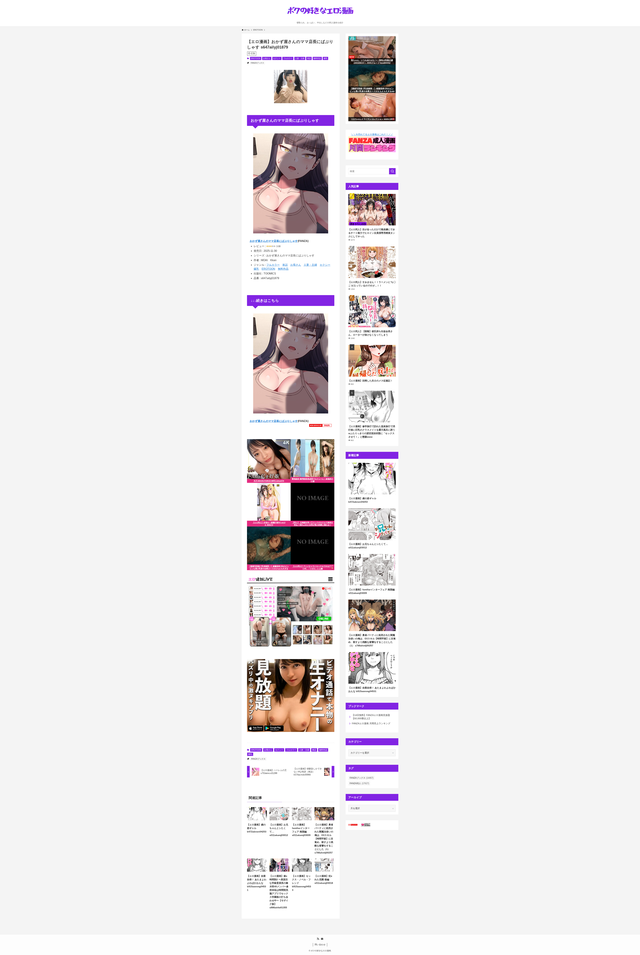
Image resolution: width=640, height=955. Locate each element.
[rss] (318, 938)
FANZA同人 (359, 783)
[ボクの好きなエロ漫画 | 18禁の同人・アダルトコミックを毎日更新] (320, 11)
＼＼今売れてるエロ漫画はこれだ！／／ (372, 134)
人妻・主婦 (299, 58)
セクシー (276, 58)
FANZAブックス (257, 63)
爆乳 (325, 58)
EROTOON (255, 58)
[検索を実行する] (392, 171)
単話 (309, 58)
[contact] (322, 938)
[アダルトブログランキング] (365, 825)
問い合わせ (320, 944)
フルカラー (287, 58)
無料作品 (317, 58)
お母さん (266, 58)
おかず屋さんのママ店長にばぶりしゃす (274, 241)
